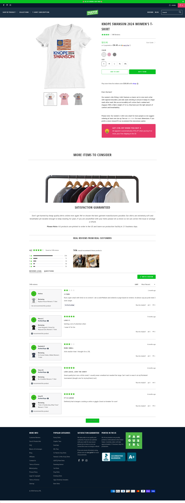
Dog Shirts (56, 472)
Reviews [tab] (35, 271)
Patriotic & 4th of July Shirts (61, 457)
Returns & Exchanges (35, 449)
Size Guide (150, 43)
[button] (129, 34)
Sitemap (31, 484)
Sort (137, 284)
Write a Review (149, 277)
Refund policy (33, 468)
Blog (157, 12)
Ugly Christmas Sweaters (60, 480)
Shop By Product (9, 12)
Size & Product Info (35, 441)
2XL (125, 64)
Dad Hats (56, 445)
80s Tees (56, 449)
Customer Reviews (34, 437)
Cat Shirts (56, 468)
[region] (86, 261)
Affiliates (32, 457)
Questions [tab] (49, 271)
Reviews (150, 12)
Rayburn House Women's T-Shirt (47, 301)
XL (120, 64)
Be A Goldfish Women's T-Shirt (47, 379)
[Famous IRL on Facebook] (3, 5)
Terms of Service (34, 464)
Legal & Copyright (34, 476)
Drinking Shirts (57, 476)
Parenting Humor (58, 464)
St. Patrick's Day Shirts (59, 453)
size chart (131, 118)
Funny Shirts (57, 437)
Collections (24, 12)
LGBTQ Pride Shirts (59, 460)
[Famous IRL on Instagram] (10, 5)
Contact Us (32, 460)
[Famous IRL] (92, 13)
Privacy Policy (33, 472)
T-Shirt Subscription (40, 12)
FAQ (30, 445)
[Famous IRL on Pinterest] (7, 5)
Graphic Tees (57, 441)
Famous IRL (37, 491)
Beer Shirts (56, 484)
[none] (50, 99)
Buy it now (142, 72)
